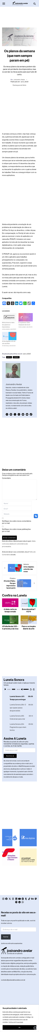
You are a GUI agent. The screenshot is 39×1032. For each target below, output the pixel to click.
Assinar (5, 937)
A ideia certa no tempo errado (10, 610)
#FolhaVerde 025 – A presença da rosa (10, 627)
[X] (15, 414)
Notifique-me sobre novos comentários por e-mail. (16, 522)
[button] (34, 4)
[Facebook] (11, 414)
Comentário (6, 478)
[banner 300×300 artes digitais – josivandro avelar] (28, 837)
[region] (19, 1018)
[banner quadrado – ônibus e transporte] (10, 857)
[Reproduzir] (5, 689)
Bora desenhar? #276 (28, 610)
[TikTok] (31, 414)
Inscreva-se (10, 756)
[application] (19, 689)
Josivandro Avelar (19, 79)
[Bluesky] (23, 414)
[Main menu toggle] (3, 3)
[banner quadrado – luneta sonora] (28, 857)
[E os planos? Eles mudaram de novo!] (26, 317)
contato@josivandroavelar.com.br (13, 980)
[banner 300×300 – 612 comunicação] (10, 837)
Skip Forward (34, 689)
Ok (19, 1027)
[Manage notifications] (35, 1028)
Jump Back (31, 689)
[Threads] (19, 414)
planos (9, 357)
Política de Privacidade (16, 1022)
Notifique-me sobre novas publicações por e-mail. (16, 530)
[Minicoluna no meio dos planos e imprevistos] (9, 317)
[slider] (13, 689)
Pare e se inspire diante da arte (29, 627)
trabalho (16, 357)
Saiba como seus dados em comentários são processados (19, 543)
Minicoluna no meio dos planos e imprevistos (8, 325)
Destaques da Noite (19, 85)
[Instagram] (7, 414)
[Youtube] (27, 414)
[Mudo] (22, 689)
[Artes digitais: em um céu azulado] (9, 336)
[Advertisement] (19, 16)
